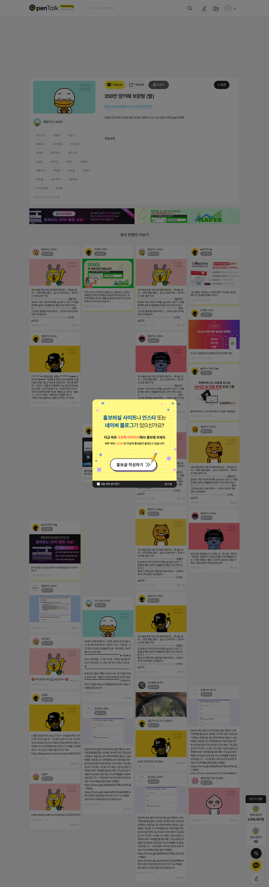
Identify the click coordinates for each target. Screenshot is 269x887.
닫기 (167, 484)
